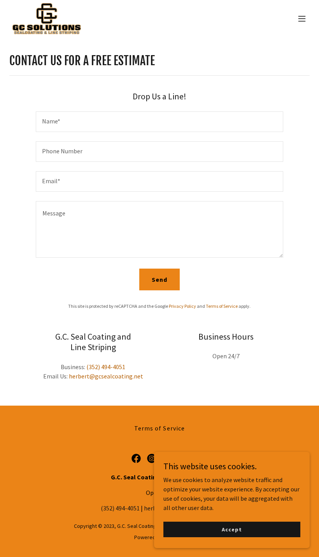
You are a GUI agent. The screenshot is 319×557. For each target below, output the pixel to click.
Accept (232, 529)
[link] (46, 18)
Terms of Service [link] (222, 306)
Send (159, 279)
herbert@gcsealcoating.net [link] (106, 376)
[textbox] (159, 121)
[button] (302, 18)
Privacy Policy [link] (182, 306)
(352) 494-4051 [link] (105, 367)
